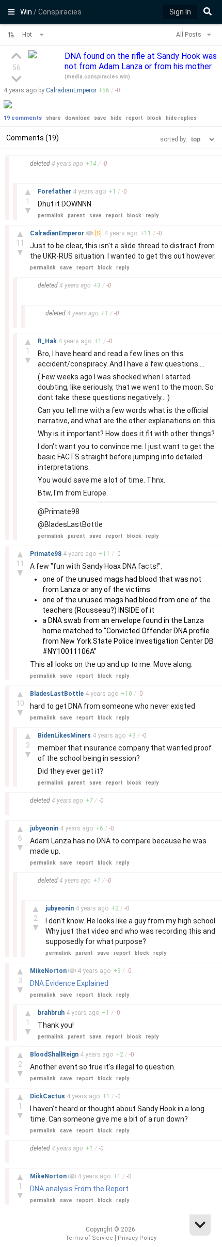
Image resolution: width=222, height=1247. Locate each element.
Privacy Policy (137, 1238)
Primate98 (46, 553)
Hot (28, 34)
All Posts (189, 34)
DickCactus (48, 1096)
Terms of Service (89, 1238)
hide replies (181, 118)
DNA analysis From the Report (79, 1189)
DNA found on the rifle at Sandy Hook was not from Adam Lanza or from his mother (141, 61)
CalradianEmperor (71, 90)
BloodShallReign (55, 1054)
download (77, 118)
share (53, 118)
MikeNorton (49, 970)
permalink (51, 215)
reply (152, 215)
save (100, 118)
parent (76, 215)
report (134, 118)
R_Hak (48, 341)
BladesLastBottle (57, 693)
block (154, 118)
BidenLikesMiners (65, 735)
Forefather (55, 191)
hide (116, 118)
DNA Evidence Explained (69, 983)
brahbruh (52, 1012)
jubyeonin (45, 828)
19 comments (23, 118)
